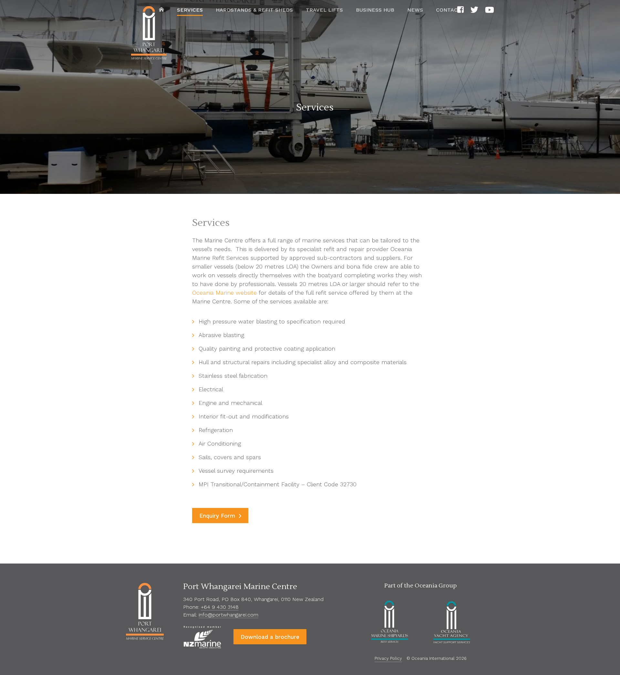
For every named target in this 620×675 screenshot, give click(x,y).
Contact (448, 10)
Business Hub (375, 10)
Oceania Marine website (224, 292)
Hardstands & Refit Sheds (254, 10)
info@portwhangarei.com (228, 615)
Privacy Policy (388, 658)
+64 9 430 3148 (220, 607)
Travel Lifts (324, 10)
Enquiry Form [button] (218, 515)
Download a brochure (270, 637)
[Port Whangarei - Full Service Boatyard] (149, 34)
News (415, 10)
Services (190, 10)
